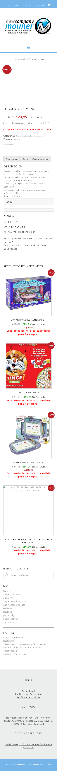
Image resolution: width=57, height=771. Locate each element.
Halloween (8, 641)
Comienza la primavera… (16, 654)
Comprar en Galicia (41, 765)
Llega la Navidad (13, 637)
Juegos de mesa (11, 594)
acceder (17, 245)
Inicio (16, 59)
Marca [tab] (25, 159)
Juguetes (23, 59)
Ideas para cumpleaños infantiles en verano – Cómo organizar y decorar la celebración (25, 647)
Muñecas (7, 608)
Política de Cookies (28, 697)
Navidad (7, 612)
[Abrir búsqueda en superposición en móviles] (28, 575)
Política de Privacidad (28, 694)
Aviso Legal (28, 691)
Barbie (7, 591)
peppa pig (8, 615)
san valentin (10, 622)
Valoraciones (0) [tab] (40, 159)
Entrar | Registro (14, 5)
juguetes (17, 139)
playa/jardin (10, 619)
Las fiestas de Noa (14, 605)
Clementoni (8, 144)
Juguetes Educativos (34, 136)
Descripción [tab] (12, 159)
